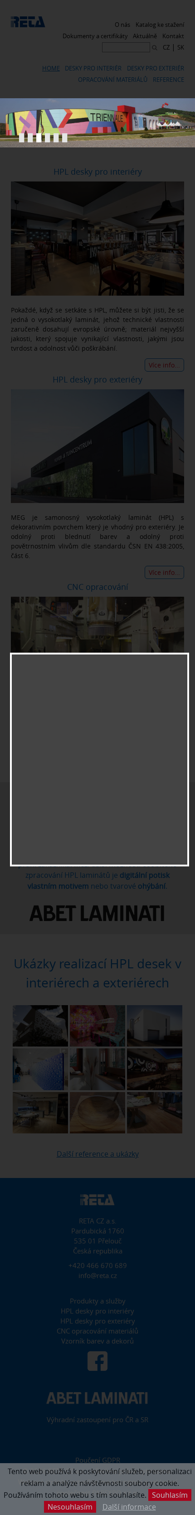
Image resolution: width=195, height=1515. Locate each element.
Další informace (129, 1507)
